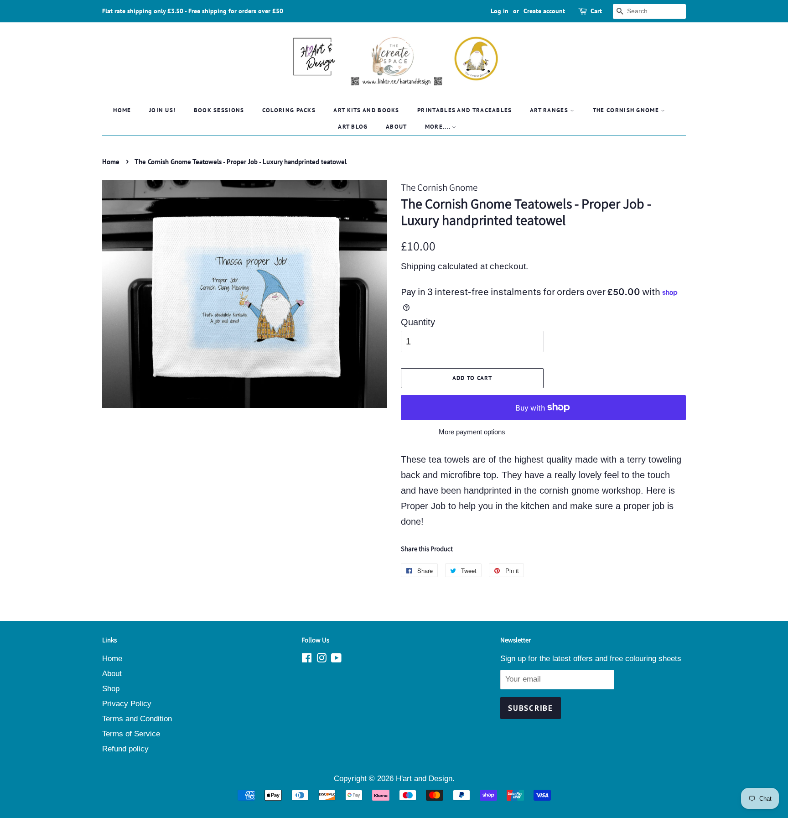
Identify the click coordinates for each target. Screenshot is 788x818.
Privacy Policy (126, 703)
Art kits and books (366, 110)
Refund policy (125, 749)
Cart (596, 11)
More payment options (472, 432)
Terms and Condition (137, 718)
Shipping (418, 266)
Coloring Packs (289, 110)
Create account (544, 11)
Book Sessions (219, 110)
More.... (438, 126)
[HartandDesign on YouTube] (336, 659)
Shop (110, 688)
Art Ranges (550, 110)
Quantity (418, 322)
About (396, 126)
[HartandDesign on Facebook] (306, 659)
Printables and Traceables (464, 110)
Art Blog (353, 126)
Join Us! (162, 110)
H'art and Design (424, 778)
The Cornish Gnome (627, 110)
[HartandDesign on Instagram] (321, 659)
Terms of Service (131, 733)
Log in (499, 11)
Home (122, 110)
